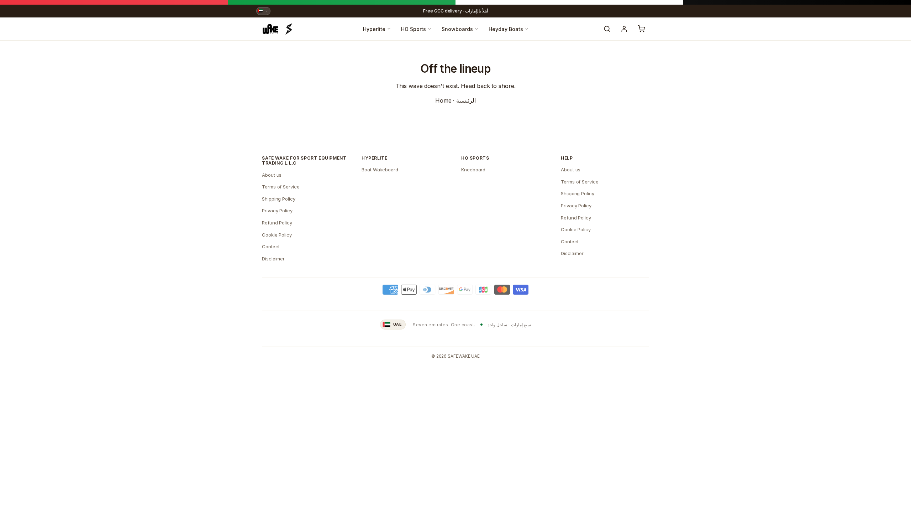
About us (271, 175)
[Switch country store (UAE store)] (263, 11)
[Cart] (641, 29)
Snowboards (457, 29)
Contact (270, 246)
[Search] (607, 29)
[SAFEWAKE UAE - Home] (277, 28)
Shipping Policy (278, 199)
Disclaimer (273, 258)
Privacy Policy (277, 210)
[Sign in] (624, 29)
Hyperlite (374, 29)
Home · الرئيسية (455, 100)
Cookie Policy (277, 235)
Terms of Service (281, 187)
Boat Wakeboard (380, 169)
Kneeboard (473, 169)
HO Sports (413, 29)
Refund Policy (277, 223)
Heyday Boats (506, 29)
